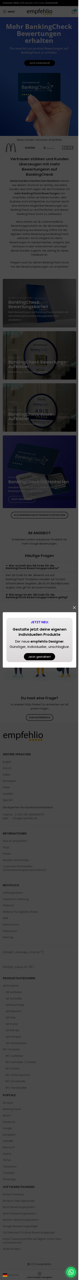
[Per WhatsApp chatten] (71, 1272)
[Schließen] (74, 607)
